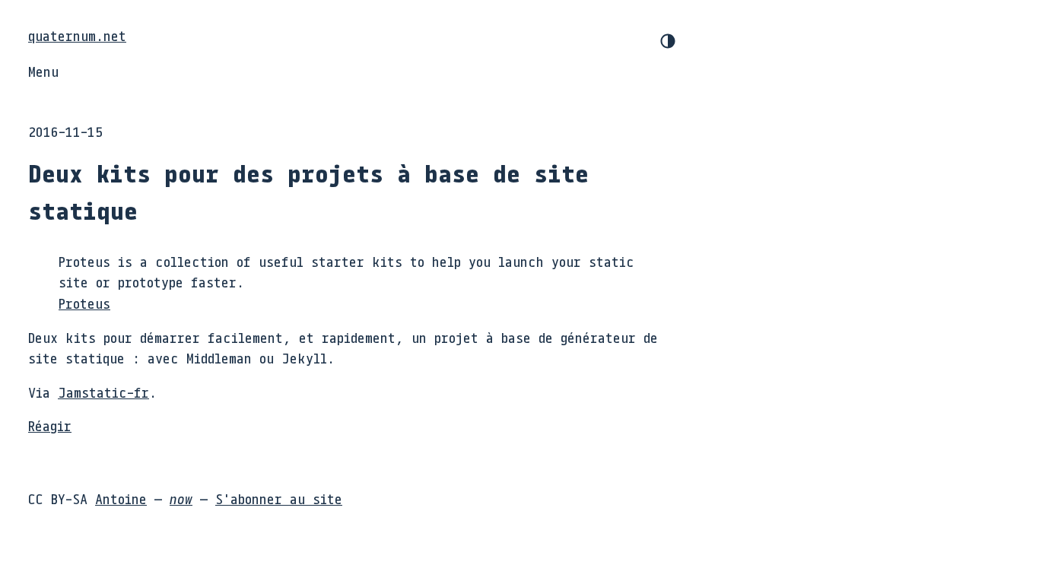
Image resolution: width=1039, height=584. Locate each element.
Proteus (84, 303)
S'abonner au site (278, 498)
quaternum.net (77, 35)
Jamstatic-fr (103, 392)
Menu (43, 71)
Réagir (49, 425)
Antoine (121, 498)
